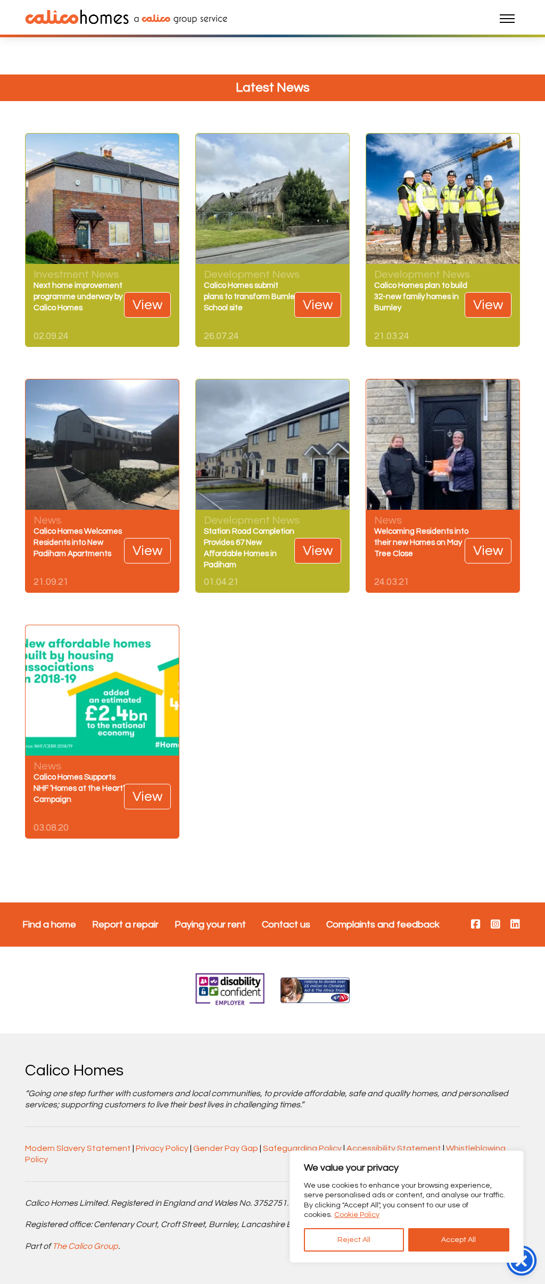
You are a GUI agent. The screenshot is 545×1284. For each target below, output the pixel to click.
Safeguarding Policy (302, 1148)
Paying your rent (210, 924)
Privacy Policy (162, 1148)
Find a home (49, 924)
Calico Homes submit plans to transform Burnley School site (251, 296)
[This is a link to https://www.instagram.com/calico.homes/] (495, 924)
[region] (407, 1206)
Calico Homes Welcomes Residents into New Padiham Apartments (78, 542)
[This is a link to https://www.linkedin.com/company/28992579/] (515, 924)
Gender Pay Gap (225, 1148)
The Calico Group (85, 1246)
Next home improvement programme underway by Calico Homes (78, 296)
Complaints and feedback (383, 924)
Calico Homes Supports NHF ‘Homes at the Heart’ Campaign (79, 788)
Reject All (353, 1240)
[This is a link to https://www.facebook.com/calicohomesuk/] (476, 924)
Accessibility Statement (393, 1148)
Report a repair (125, 924)
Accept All (458, 1240)
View (147, 305)
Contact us (286, 924)
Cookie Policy (356, 1215)
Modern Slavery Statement (78, 1148)
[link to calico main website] (178, 18)
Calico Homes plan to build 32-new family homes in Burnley (420, 296)
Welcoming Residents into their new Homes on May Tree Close (421, 542)
